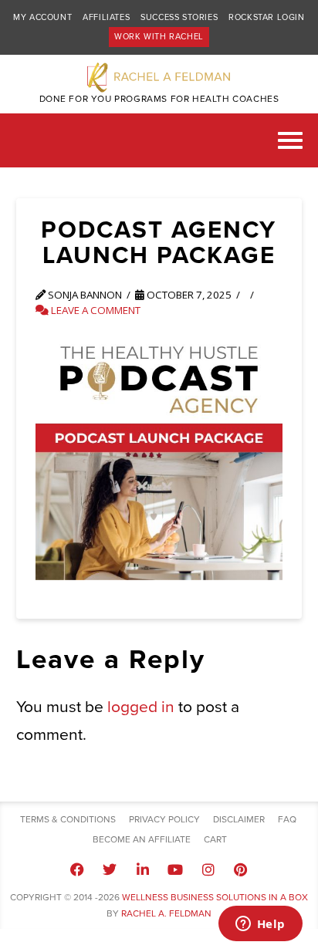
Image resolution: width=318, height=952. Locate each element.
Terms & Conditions (68, 819)
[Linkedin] (142, 869)
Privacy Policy (164, 819)
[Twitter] (109, 869)
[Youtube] (175, 869)
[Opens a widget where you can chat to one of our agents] (260, 925)
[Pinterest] (240, 869)
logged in (140, 707)
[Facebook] (77, 869)
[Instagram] (207, 869)
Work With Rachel (159, 37)
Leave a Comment (94, 310)
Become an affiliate (142, 839)
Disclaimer (239, 819)
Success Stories (179, 17)
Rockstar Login (266, 17)
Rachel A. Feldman (166, 913)
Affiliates (106, 17)
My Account (42, 17)
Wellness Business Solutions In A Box (215, 897)
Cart (215, 839)
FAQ (287, 819)
